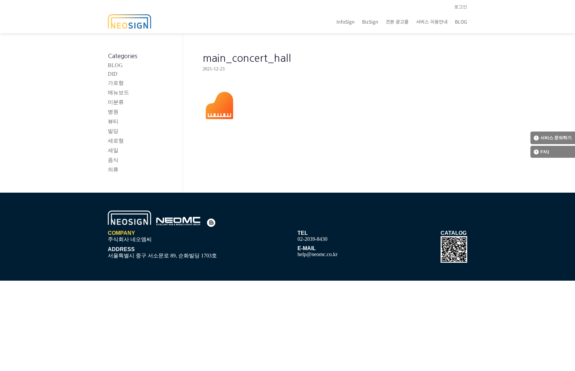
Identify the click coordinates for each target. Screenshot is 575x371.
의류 (113, 169)
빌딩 (113, 131)
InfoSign (345, 21)
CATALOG (454, 233)
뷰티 (113, 121)
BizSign (370, 21)
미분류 (116, 102)
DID (112, 74)
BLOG (461, 21)
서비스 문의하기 (556, 137)
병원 (113, 112)
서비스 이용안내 (432, 21)
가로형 (116, 83)
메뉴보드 (118, 92)
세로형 (116, 140)
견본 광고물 (397, 21)
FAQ (544, 151)
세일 (113, 150)
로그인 (460, 6)
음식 (113, 160)
